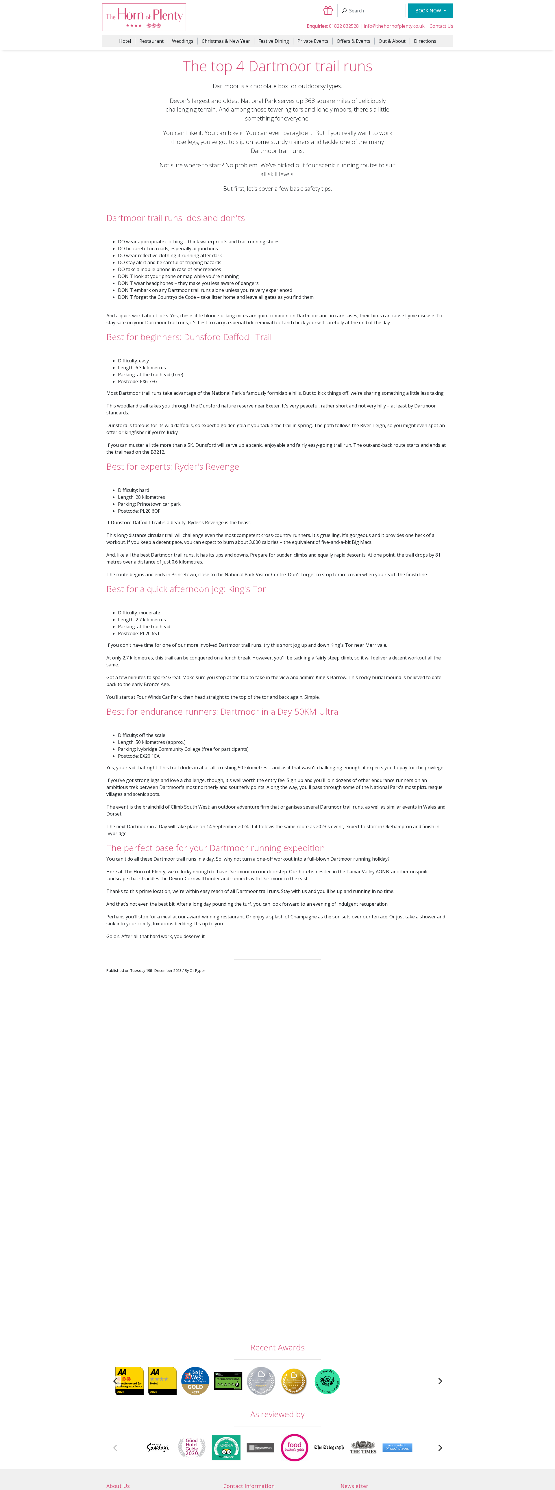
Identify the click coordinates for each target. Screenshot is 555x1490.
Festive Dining (273, 41)
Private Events (312, 41)
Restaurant (151, 41)
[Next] (439, 1381)
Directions (425, 41)
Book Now (428, 11)
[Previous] (115, 1381)
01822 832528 (344, 26)
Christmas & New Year (226, 41)
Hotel (125, 41)
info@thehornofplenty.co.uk (394, 26)
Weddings (182, 41)
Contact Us (441, 26)
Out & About (392, 41)
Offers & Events (353, 41)
